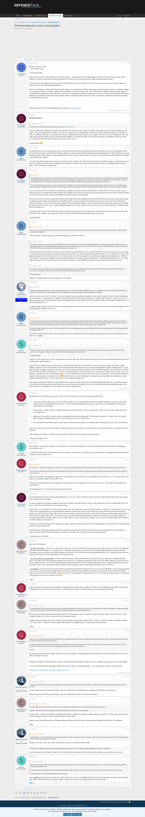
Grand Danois (21, 403)
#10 (128, 443)
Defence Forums (56, 16)
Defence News (28, 16)
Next (30, 59)
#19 (128, 729)
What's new (68, 16)
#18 (128, 699)
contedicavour (21, 551)
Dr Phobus (21, 125)
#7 (129, 313)
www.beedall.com (75, 108)
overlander (19, 28)
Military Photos (41, 16)
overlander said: (35, 124)
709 (26, 59)
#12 (128, 493)
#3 (129, 147)
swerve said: (34, 464)
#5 (129, 222)
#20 (128, 756)
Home (18, 16)
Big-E (21, 158)
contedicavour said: (36, 636)
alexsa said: (33, 318)
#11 (128, 459)
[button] (47, 15)
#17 (128, 677)
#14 (128, 584)
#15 (128, 600)
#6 (129, 282)
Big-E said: (33, 175)
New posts (17, 19)
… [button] (22, 59)
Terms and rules (104, 802)
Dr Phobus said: (35, 227)
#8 (129, 340)
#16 (128, 631)
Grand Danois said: (35, 605)
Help (121, 802)
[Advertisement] (72, 44)
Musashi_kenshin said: (37, 704)
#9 (129, 393)
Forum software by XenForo (72, 805)
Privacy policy (114, 802)
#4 (129, 170)
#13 (128, 541)
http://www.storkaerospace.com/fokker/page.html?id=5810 (49, 670)
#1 (129, 63)
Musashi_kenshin (21, 688)
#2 (129, 114)
